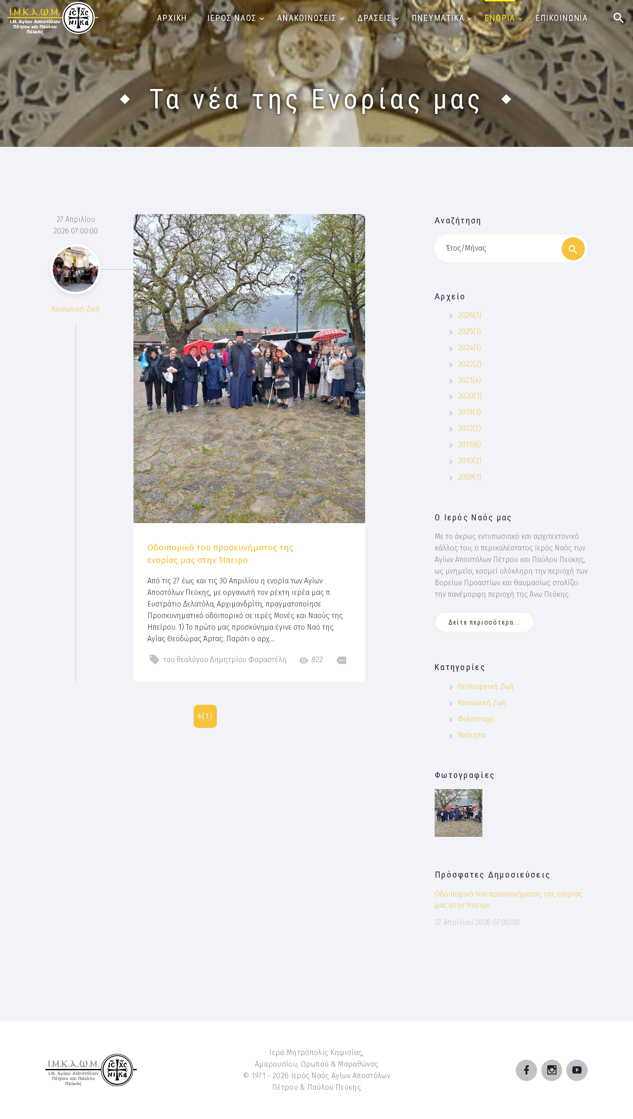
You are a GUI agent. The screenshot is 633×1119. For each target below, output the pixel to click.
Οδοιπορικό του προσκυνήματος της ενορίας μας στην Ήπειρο (220, 553)
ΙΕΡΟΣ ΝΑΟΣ (232, 18)
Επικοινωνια (562, 18)
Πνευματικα (438, 18)
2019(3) (469, 412)
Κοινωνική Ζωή (75, 308)
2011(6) (469, 444)
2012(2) (469, 428)
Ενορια (500, 18)
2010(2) (469, 460)
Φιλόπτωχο (476, 718)
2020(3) (470, 396)
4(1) (205, 716)
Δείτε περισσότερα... (484, 622)
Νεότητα (471, 735)
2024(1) (469, 347)
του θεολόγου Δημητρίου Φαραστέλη (225, 659)
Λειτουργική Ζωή (486, 686)
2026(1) (469, 315)
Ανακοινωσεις (307, 18)
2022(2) (469, 364)
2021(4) (469, 380)
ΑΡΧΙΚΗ (172, 18)
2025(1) (469, 331)
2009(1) (469, 477)
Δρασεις (374, 18)
